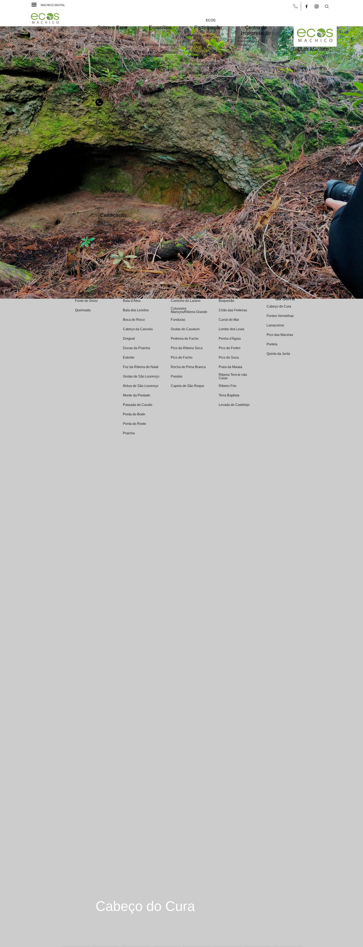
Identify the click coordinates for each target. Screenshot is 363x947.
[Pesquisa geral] (326, 6)
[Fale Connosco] (296, 6)
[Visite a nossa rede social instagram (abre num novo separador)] (317, 6)
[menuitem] (211, 20)
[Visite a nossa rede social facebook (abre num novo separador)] (307, 6)
